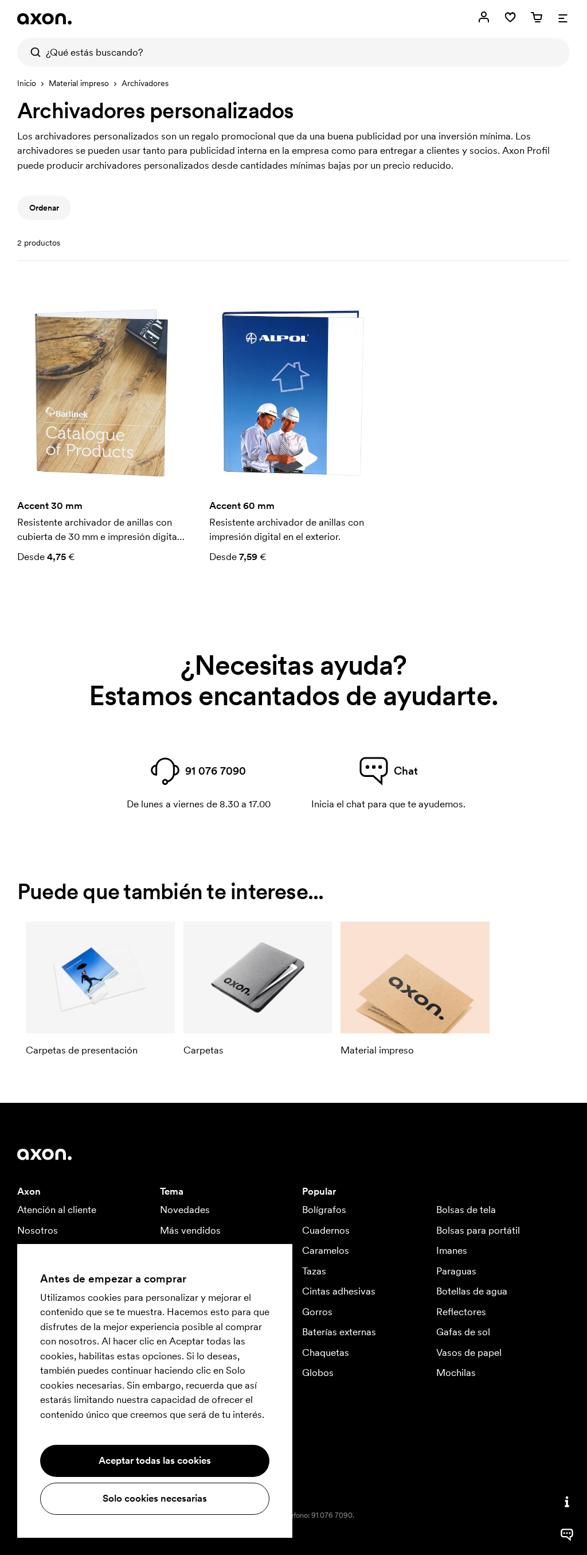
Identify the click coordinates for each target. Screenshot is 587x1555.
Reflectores (461, 1311)
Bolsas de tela (466, 1209)
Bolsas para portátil (478, 1230)
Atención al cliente (56, 1209)
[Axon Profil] (44, 19)
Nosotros (37, 1230)
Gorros (317, 1311)
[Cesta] (536, 17)
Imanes (451, 1250)
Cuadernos (326, 1230)
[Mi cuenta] (483, 17)
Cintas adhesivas (338, 1291)
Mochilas (456, 1372)
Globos (318, 1372)
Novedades (185, 1209)
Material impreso (79, 83)
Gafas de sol (463, 1331)
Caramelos (325, 1250)
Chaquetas (325, 1352)
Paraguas (456, 1271)
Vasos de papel (469, 1352)
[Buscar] (31, 52)
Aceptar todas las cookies (155, 1460)
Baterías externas (339, 1331)
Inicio (26, 83)
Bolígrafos (324, 1209)
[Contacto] (567, 1501)
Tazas (314, 1271)
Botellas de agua (471, 1291)
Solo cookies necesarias (155, 1498)
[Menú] (562, 17)
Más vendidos (190, 1230)
